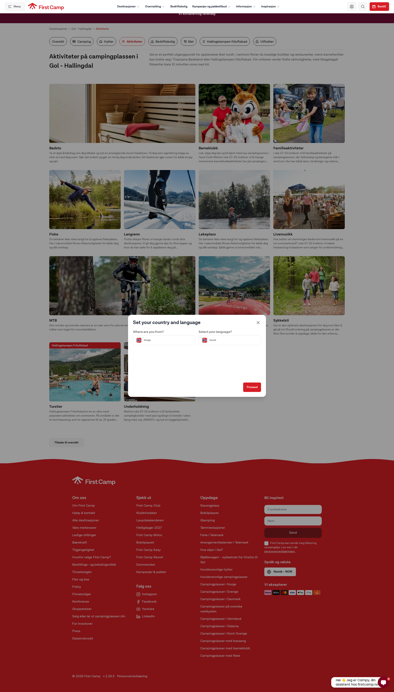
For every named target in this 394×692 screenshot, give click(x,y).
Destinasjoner (126, 6)
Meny (17, 6)
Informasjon (244, 6)
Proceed (252, 387)
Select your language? (215, 332)
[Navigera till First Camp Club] (351, 6)
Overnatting (153, 6)
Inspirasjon (268, 6)
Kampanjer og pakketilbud (209, 6)
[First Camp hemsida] (46, 6)
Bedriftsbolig (178, 6)
